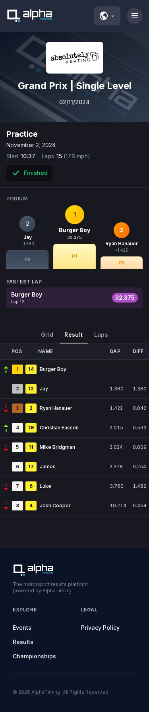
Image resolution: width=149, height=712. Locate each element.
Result (73, 334)
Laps (101, 334)
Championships (34, 656)
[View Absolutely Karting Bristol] (74, 58)
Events (22, 627)
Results (23, 641)
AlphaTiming (45, 692)
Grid (47, 334)
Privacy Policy (100, 627)
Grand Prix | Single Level (75, 85)
